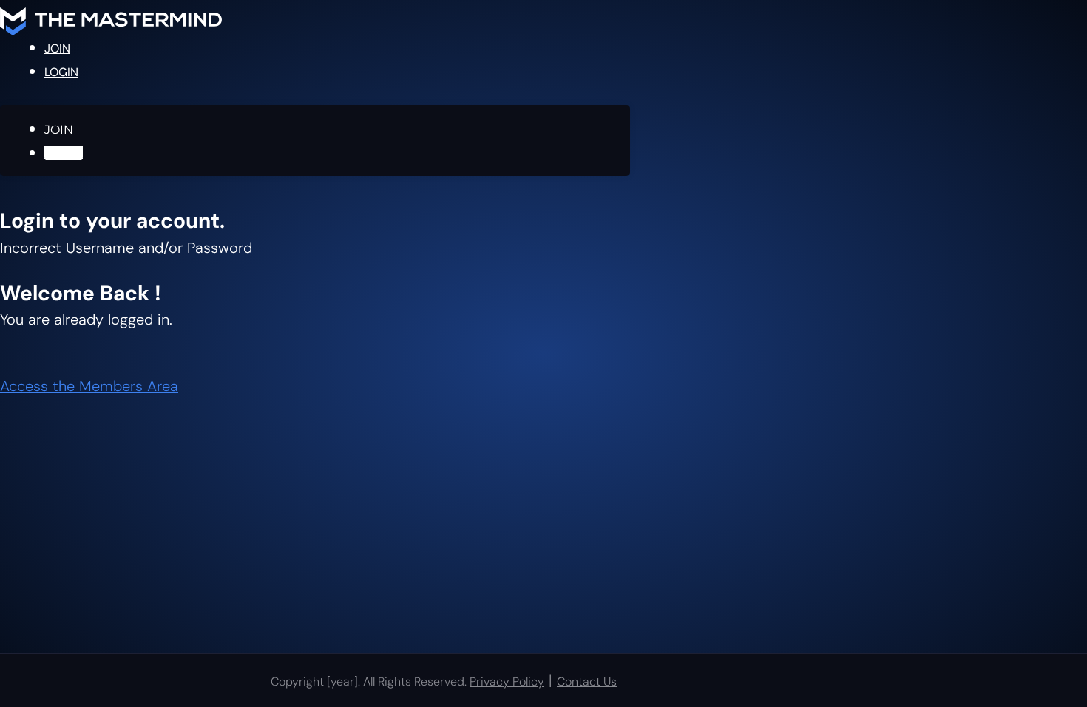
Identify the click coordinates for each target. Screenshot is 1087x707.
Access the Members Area (89, 386)
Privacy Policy (507, 681)
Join (57, 48)
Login (61, 72)
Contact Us (587, 681)
